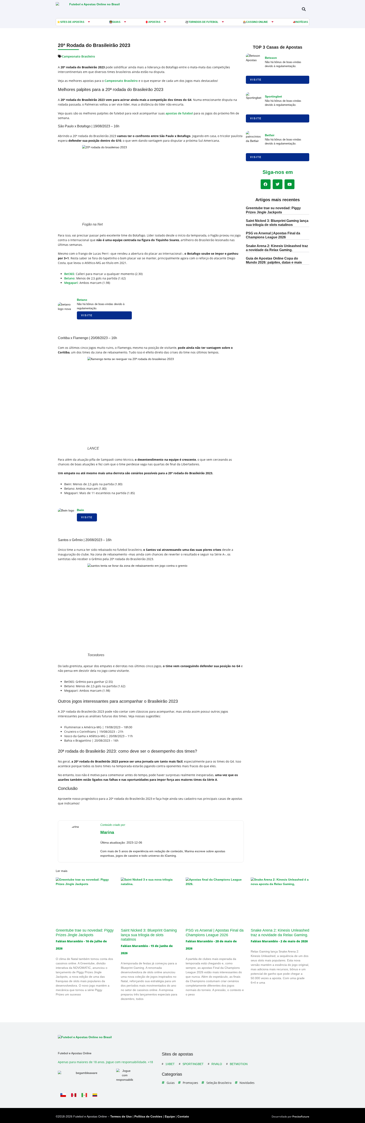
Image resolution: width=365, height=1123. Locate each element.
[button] (303, 8)
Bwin (80, 510)
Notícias (302, 22)
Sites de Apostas (72, 22)
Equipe (170, 1116)
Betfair (269, 135)
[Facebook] (266, 184)
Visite (87, 315)
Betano (69, 278)
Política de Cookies (148, 1116)
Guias (116, 22)
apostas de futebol (179, 113)
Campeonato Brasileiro (78, 56)
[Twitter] (278, 184)
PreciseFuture (300, 1116)
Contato (183, 1116)
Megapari (71, 283)
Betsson (271, 57)
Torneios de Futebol (203, 22)
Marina (107, 832)
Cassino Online (257, 22)
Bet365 (69, 274)
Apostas (154, 22)
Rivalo (216, 1064)
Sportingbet (273, 96)
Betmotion (239, 1064)
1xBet (170, 1064)
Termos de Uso (121, 1116)
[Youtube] (289, 184)
